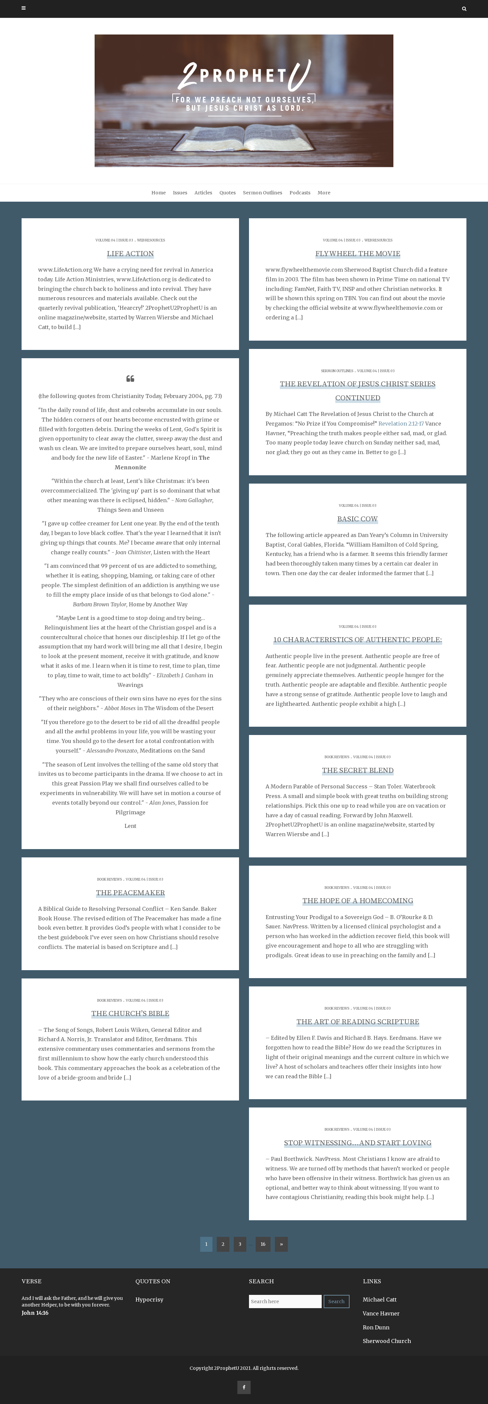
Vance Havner (381, 1313)
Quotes (227, 193)
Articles (203, 193)
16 (263, 1244)
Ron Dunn (376, 1327)
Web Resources (151, 240)
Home (158, 193)
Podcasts (299, 193)
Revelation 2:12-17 (401, 423)
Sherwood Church (387, 1341)
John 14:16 (35, 1312)
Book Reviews (337, 757)
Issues (180, 193)
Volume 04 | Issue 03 (114, 240)
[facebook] (244, 1387)
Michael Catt (380, 1299)
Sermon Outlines (262, 193)
